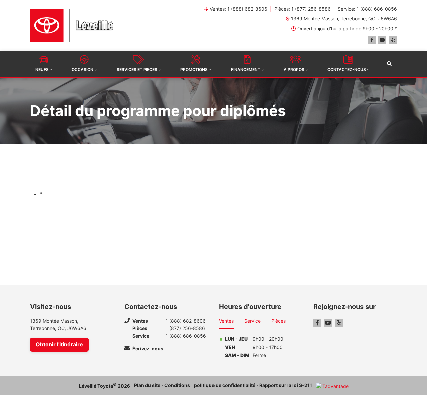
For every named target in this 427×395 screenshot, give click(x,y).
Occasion (82, 69)
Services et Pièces (137, 69)
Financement (245, 69)
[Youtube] (382, 40)
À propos (294, 69)
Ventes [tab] (226, 321)
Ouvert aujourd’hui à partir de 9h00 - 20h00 (345, 28)
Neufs (42, 69)
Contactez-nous (346, 69)
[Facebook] (372, 40)
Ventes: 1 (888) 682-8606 (238, 9)
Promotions (194, 69)
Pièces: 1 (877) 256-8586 (302, 9)
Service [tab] (252, 321)
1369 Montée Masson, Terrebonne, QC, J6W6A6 (344, 18)
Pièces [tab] (278, 321)
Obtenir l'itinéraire (59, 344)
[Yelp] (393, 40)
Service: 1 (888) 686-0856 (367, 9)
